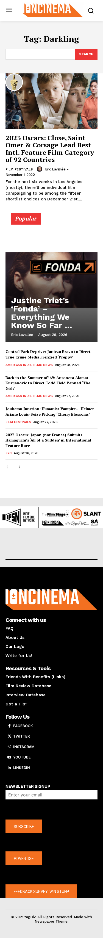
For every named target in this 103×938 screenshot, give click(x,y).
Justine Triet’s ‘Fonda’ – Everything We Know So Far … (41, 313)
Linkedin (21, 767)
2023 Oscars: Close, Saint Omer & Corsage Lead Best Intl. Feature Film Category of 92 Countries (49, 148)
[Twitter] (9, 736)
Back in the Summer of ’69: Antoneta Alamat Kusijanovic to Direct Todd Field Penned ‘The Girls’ (47, 383)
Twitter (21, 736)
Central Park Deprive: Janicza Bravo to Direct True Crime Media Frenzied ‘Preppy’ (48, 354)
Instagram (24, 746)
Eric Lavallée (55, 169)
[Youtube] (9, 757)
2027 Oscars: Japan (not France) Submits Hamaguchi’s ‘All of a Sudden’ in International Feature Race (48, 440)
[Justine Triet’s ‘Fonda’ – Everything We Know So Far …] (51, 280)
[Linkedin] (9, 768)
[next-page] (17, 467)
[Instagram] (9, 747)
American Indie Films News (29, 365)
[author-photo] (40, 169)
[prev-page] (8, 467)
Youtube (22, 757)
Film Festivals (19, 169)
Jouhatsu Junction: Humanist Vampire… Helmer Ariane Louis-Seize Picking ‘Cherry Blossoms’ (49, 411)
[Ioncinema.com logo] (53, 10)
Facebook (23, 726)
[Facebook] (9, 726)
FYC (8, 453)
